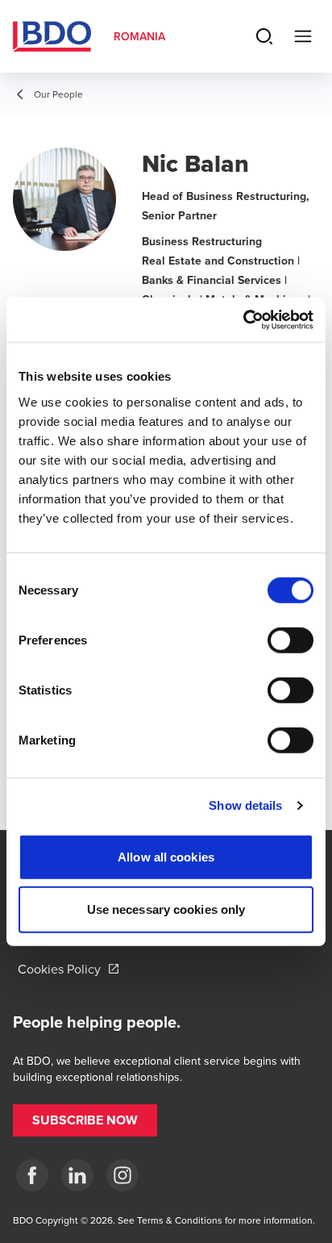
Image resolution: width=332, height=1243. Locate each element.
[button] (85, 1120)
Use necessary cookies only (166, 909)
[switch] (290, 640)
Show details (245, 805)
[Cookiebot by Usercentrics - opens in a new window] (242, 319)
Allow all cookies (166, 856)
